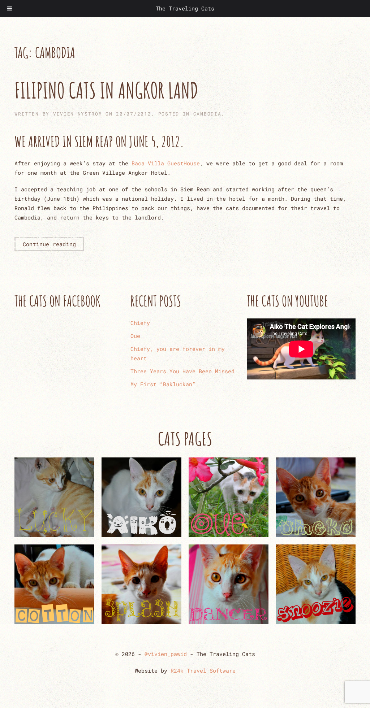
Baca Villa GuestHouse (166, 163)
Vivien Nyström (77, 113)
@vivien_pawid (166, 653)
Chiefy (140, 322)
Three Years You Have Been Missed (182, 371)
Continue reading (49, 244)
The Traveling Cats (185, 8)
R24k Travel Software (203, 670)
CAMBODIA (207, 113)
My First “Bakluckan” (162, 384)
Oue (135, 335)
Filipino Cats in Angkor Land (106, 90)
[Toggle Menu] (9, 8)
